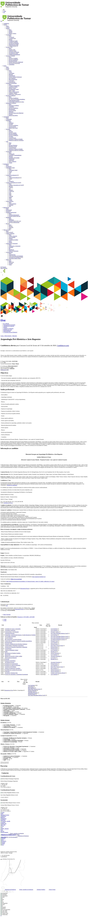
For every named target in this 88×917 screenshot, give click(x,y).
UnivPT (5, 24)
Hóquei (10, 242)
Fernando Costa (54, 641)
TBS (10, 206)
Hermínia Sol (54, 651)
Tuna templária (12, 237)
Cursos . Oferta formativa (6, 335)
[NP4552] (3, 838)
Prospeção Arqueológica (10, 660)
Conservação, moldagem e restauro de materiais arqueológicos (18, 641)
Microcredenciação (13, 79)
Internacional (6, 207)
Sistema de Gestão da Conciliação (16, 140)
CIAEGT (11, 187)
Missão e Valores (12, 33)
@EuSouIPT (9, 151)
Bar (9, 248)
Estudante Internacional (11, 212)
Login (4, 11)
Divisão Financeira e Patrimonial (16, 62)
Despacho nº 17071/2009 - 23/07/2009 (26, 617)
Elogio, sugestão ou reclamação (26, 889)
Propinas (11, 114)
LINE (10, 195)
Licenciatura (11, 73)
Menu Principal (4, 268)
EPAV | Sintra (12, 90)
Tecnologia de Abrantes (14, 52)
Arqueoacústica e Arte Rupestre (12, 631)
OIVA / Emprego (12, 161)
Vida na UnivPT (6, 229)
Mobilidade (8, 217)
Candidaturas (6, 23)
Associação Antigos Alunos (15, 258)
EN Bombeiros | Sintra (14, 89)
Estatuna (11, 238)
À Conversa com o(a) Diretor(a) (10, 332)
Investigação (6, 164)
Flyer (3, 320)
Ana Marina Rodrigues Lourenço (58, 639)
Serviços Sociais (12, 110)
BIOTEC (11, 186)
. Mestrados (14, 335)
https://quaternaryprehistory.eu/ (39, 576)
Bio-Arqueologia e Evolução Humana (13, 639)
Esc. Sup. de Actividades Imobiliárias (17, 99)
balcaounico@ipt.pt (24, 588)
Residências (11, 249)
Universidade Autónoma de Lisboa (16, 101)
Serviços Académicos (13, 59)
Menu (7, 26)
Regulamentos (12, 109)
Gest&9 (10, 200)
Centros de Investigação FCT (12, 175)
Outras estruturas (9, 201)
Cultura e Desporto (10, 233)
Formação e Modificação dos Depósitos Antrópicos (16, 644)
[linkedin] (9, 892)
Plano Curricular (6, 614)
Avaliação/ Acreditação (8, 328)
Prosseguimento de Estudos (9, 324)
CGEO (10, 178)
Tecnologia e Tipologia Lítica (11, 673)
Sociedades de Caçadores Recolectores (13, 669)
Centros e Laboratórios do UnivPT (13, 182)
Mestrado (11, 74)
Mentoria (11, 156)
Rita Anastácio (54, 668)
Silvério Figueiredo (55, 653)
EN (4, 12)
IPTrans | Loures (12, 88)
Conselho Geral (12, 38)
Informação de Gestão (13, 44)
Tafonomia (7, 671)
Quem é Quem (52, 889)
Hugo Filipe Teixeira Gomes (57, 645)
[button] (1, 915)
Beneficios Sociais (13, 146)
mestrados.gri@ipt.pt (8, 502)
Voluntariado (11, 159)
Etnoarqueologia (8, 642)
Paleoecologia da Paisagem (11, 657)
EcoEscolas (11, 160)
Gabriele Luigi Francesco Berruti (58, 673)
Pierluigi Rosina (54, 644)
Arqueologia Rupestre (9, 633)
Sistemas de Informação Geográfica (12, 668)
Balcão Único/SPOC (13, 115)
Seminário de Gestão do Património (12, 665)
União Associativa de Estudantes (16, 256)
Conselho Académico (13, 42)
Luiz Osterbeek (54, 628)
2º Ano (4, 620)
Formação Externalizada (11, 83)
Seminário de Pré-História (10, 666)
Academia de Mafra (13, 86)
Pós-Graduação (12, 78)
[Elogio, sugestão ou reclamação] (4, 832)
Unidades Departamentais (14, 54)
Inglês (6, 651)
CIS (10, 188)
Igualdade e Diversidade (14, 157)
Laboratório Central (10, 167)
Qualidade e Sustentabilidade (15, 155)
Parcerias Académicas (10, 95)
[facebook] (2, 892)
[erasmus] (3, 842)
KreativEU (8, 211)
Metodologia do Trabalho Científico (12, 653)
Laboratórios (11, 64)
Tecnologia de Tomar (13, 53)
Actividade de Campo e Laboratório (12, 628)
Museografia (7, 654)
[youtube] (7, 892)
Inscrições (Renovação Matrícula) (16, 113)
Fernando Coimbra (55, 631)
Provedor (11, 124)
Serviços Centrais (12, 132)
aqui (7, 605)
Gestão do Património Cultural (11, 650)
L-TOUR (11, 196)
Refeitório (11, 247)
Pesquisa (4, 267)
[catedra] (3, 843)
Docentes (8, 129)
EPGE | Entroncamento (14, 91)
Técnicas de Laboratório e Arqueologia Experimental (16, 674)
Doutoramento (12, 75)
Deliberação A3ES (5, 369)
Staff (7, 141)
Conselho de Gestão (13, 41)
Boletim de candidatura (12, 485)
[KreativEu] (3, 841)
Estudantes (8, 120)
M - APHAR (6, 323)
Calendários (11, 106)
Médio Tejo (8, 259)
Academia (11, 205)
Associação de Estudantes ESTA (16, 257)
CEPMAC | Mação (13, 93)
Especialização (12, 82)
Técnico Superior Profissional (15, 77)
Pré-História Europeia (9, 662)
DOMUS (11, 190)
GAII (10, 172)
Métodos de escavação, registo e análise (13, 656)
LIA (10, 174)
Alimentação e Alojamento (12, 243)
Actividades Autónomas (10, 630)
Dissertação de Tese (8, 690)
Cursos (7, 69)
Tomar (10, 264)
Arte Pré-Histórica (9, 638)
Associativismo (9, 252)
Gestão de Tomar (12, 50)
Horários (5, 327)
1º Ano (4, 619)
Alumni (10, 162)
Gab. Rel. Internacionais (14, 222)
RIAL (10, 228)
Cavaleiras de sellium (13, 239)
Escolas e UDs (9, 47)
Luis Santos (53, 657)
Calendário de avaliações (8, 326)
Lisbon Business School (14, 100)
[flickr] (12, 892)
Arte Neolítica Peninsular (10, 636)
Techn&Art (11, 181)
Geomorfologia (8, 648)
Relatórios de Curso (7, 329)
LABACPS (11, 191)
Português (7, 659)
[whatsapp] (15, 892)
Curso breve (11, 80)
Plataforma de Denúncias (10, 889)
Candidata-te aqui (63, 345)
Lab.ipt (10, 171)
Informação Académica (11, 103)
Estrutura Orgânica (41, 889)
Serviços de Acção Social (14, 63)
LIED (10, 193)
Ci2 (9, 180)
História (7, 28)
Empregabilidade (7, 331)
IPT (1, 21)
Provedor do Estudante (14, 43)
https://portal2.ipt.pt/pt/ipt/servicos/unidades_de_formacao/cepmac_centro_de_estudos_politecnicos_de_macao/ (30, 581)
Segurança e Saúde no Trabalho (16, 139)
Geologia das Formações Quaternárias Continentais (16, 647)
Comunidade (6, 116)
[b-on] (2, 844)
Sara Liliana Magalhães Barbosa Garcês (59, 633)
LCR (10, 192)
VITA (10, 198)
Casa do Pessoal (12, 137)
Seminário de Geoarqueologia (11, 663)
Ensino (4, 65)
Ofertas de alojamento (13, 251)
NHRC (10, 197)
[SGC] (2, 839)
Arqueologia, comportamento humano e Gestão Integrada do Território (20, 635)
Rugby (10, 241)
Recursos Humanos (13, 60)
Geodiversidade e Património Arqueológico (14, 645)
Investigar (11, 136)
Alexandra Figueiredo (55, 656)
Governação (8, 34)
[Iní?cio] (15, 7)
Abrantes (11, 263)
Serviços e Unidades (10, 55)
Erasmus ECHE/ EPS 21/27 (15, 221)
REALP (8, 223)
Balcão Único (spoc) (13, 128)
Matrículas (11, 111)
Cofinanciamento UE (13, 45)
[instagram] (4, 892)
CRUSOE (11, 227)
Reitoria (10, 39)
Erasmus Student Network (14, 216)
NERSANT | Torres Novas (15, 94)
